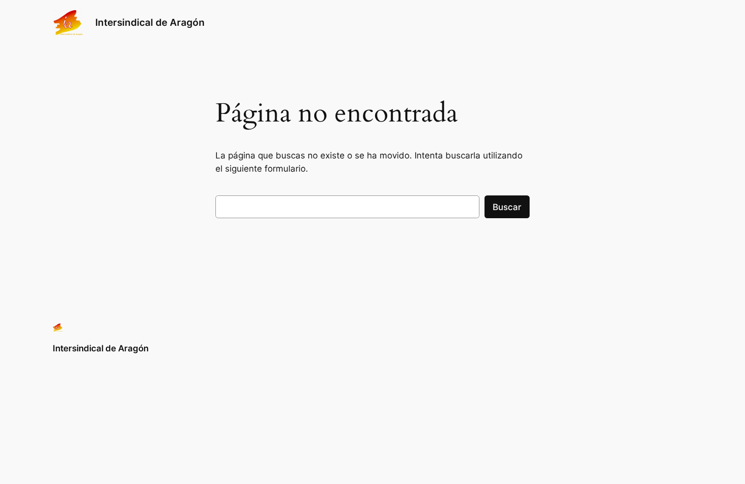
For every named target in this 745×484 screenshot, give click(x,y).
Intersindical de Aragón (150, 22)
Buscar (507, 207)
